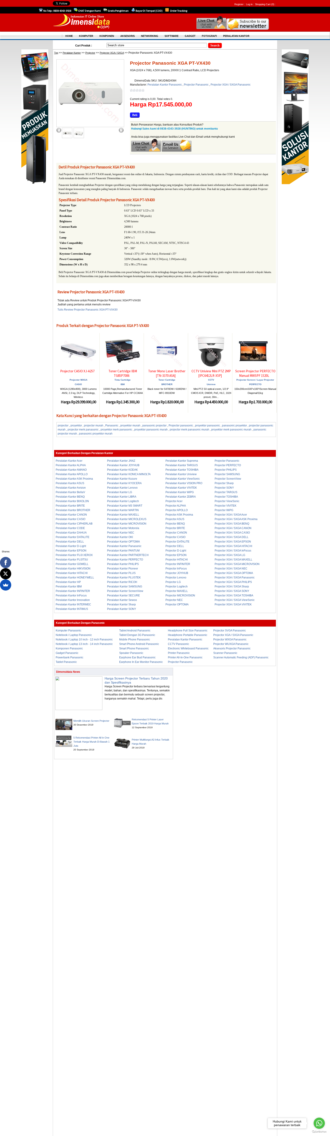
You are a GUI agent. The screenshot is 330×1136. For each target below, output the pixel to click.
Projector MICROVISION (180, 595)
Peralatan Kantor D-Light (71, 546)
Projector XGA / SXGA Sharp (232, 586)
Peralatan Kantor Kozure (122, 478)
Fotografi (209, 36)
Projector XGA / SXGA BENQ (232, 523)
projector (63, 425)
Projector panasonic (181, 425)
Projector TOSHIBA (226, 496)
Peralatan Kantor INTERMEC (73, 604)
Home (69, 36)
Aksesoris (127, 36)
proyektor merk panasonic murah (231, 429)
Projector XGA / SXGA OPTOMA (234, 573)
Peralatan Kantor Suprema (181, 460)
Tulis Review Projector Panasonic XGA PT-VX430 (87, 309)
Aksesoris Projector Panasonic (232, 648)
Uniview (211, 384)
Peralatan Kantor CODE (70, 528)
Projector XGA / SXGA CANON (233, 528)
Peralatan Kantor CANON (71, 514)
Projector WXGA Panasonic (229, 639)
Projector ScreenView (228, 478)
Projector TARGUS (226, 492)
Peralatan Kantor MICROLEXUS (126, 519)
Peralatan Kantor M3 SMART (124, 505)
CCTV (211, 380)
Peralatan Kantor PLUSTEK (124, 577)
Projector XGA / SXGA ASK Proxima (236, 519)
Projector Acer (174, 501)
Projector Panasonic (196, 84)
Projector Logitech (176, 586)
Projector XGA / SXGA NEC (231, 568)
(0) (272, 4)
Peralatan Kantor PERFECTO (125, 559)
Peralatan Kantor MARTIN (123, 510)
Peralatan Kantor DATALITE (72, 537)
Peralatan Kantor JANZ (121, 460)
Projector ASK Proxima (179, 514)
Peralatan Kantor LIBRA (121, 496)
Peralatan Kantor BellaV (70, 492)
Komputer (86, 36)
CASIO (78, 384)
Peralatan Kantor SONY (121, 609)
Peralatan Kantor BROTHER (73, 510)
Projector (90, 52)
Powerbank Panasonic (69, 657)
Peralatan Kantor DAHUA (71, 532)
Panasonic (111, 425)
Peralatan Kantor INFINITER (73, 591)
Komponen (106, 36)
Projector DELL (174, 546)
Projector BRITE (175, 528)
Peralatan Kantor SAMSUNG (124, 586)
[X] (5, 573)
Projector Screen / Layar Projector (255, 380)
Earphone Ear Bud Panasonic (137, 657)
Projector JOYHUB (176, 573)
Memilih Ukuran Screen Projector (91, 720)
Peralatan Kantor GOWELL (72, 564)
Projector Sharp (224, 483)
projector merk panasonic (83, 429)
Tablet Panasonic (66, 662)
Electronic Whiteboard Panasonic (188, 648)
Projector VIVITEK (225, 505)
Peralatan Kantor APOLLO (72, 474)
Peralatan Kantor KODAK (122, 469)
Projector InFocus (176, 568)
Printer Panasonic (179, 653)
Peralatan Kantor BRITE (70, 505)
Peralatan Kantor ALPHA (71, 465)
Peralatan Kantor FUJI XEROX (74, 555)
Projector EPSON (176, 555)
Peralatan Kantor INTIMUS (72, 609)
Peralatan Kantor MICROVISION (126, 523)
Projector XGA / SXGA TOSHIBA (234, 595)
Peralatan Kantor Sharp (121, 604)
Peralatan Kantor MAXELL (123, 514)
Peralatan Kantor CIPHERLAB (74, 523)
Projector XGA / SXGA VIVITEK (233, 604)
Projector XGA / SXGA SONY (232, 591)
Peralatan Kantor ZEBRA (180, 496)
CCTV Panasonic (178, 644)
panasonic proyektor (234, 425)
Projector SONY (224, 487)
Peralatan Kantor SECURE (123, 595)
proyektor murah (130, 425)
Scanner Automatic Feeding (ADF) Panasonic (240, 657)
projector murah (93, 425)
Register (239, 4)
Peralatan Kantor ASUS (70, 483)
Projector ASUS (174, 519)
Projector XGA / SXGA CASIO (232, 532)
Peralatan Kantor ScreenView (125, 591)
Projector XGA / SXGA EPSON (233, 541)
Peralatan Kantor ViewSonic (182, 478)
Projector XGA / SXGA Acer (231, 514)
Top (56, 52)
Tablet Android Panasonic (134, 630)
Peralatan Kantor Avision (71, 487)
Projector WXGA (78, 380)
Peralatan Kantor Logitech (123, 501)
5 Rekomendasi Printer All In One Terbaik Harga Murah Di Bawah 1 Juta (91, 741)
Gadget (190, 36)
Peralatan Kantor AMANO (71, 469)
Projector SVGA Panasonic (229, 630)
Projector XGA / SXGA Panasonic (231, 84)
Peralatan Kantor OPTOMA (123, 541)
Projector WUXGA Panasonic (231, 644)
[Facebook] (5, 562)
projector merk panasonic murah (189, 429)
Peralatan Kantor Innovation (73, 600)
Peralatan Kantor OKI (120, 537)
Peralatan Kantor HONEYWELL (75, 577)
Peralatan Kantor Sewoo (122, 600)
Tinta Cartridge (122, 380)
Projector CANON (176, 532)
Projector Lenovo (175, 577)
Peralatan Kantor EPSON (71, 550)
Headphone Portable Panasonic (187, 635)
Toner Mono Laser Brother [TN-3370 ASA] (166, 373)
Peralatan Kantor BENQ (70, 496)
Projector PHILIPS (226, 469)
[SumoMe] (5, 585)
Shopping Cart (263, 4)
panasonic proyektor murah (95, 433)
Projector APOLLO (176, 510)
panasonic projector (154, 425)
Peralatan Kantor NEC (120, 532)
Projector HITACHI (176, 559)
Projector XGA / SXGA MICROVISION (237, 564)
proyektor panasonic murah (151, 429)
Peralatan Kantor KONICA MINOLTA (129, 474)
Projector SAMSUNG (227, 474)
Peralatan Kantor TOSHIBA (181, 469)
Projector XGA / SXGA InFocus (233, 550)
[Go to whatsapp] (319, 1123)
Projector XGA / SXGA (112, 52)
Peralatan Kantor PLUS (121, 573)
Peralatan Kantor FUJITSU (72, 559)
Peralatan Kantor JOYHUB (123, 465)
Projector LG (173, 582)
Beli (134, 115)
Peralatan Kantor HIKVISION (73, 568)
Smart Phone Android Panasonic (139, 644)
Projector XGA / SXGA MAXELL (233, 559)
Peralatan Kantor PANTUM (123, 550)
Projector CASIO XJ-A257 (77, 371)
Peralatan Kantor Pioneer (122, 568)
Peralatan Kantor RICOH (122, 582)
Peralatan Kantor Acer (69, 460)
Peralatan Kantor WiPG (179, 492)
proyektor (76, 425)
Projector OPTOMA (177, 604)
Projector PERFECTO (228, 465)
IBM (123, 384)
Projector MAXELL (176, 591)
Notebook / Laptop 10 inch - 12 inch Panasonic (84, 639)
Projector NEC (174, 600)
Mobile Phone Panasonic (134, 639)
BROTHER (166, 384)
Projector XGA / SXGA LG (230, 555)
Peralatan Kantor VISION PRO (183, 483)
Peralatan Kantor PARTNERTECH (128, 555)
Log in (249, 4)
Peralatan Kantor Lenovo (122, 487)
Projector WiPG (224, 510)
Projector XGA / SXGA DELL (232, 537)
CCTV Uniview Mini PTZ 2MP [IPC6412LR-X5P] (211, 373)
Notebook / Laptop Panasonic (74, 635)
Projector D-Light (175, 550)
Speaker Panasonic (131, 653)
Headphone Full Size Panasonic (187, 630)
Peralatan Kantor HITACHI (72, 573)
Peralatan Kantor (72, 52)
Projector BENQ (175, 523)
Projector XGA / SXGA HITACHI (233, 546)
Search (215, 45)
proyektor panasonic (207, 425)
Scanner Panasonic (225, 653)
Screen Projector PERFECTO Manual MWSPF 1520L (255, 373)
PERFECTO (255, 384)
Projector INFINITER (177, 564)
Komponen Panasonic (69, 648)
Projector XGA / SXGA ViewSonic (235, 600)
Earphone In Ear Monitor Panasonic (141, 662)
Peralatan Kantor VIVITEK (181, 487)
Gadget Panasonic (67, 653)
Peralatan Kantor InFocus (71, 595)
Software (171, 36)
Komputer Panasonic (68, 630)
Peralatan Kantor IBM (69, 586)
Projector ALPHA (175, 505)
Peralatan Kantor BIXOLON (72, 501)
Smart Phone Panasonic (134, 648)
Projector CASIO (175, 537)
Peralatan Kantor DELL (70, 541)
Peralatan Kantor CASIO (70, 519)
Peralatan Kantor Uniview (181, 474)
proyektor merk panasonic (116, 429)
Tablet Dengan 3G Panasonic (137, 635)
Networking (149, 36)
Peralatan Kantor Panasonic (165, 84)
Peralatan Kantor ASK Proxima (74, 478)
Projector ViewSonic (227, 501)
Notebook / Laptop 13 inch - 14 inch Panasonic (84, 644)
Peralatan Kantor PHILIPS (123, 564)
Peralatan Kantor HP (68, 582)
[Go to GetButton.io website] (319, 1131)
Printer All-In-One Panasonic (185, 657)
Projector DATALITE (177, 541)
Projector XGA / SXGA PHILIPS (233, 582)
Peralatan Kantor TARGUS (181, 465)
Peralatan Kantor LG (119, 492)
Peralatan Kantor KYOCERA (124, 483)
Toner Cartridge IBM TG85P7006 (122, 373)
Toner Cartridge (166, 380)
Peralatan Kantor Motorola (123, 528)
